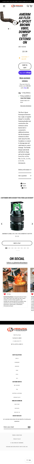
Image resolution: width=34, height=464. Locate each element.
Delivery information (24, 170)
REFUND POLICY (17, 397)
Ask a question (22, 176)
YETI (17, 378)
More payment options (24, 79)
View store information (25, 105)
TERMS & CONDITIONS (17, 435)
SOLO (17, 374)
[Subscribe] (28, 427)
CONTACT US (17, 412)
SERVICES (17, 366)
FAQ (17, 389)
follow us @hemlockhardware (17, 263)
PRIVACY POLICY (17, 439)
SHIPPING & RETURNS (17, 393)
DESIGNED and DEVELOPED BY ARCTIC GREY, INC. (17, 446)
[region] (23, 101)
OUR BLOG (17, 408)
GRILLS (16, 358)
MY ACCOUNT (17, 385)
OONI (17, 370)
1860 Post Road (17, 335)
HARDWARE (17, 362)
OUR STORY (16, 404)
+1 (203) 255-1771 (17, 341)
